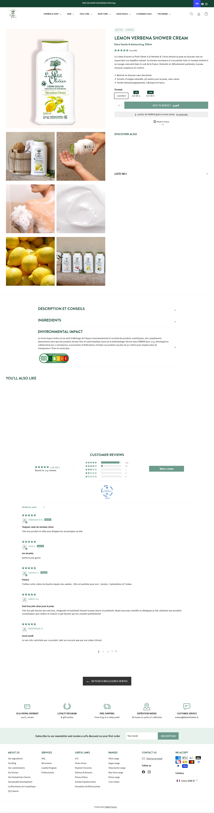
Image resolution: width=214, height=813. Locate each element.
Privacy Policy (81, 777)
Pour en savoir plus (60, 348)
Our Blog (12, 763)
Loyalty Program (49, 767)
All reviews (46, 763)
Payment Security (83, 767)
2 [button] (103, 651)
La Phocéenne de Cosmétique (22, 786)
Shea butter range (116, 767)
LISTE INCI (120, 174)
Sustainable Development (20, 781)
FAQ (43, 758)
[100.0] (107, 491)
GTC (77, 758)
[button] (121, 50)
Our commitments (16, 767)
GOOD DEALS (122, 13)
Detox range (114, 777)
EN (197, 3)
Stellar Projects (111, 806)
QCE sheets (13, 791)
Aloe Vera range (115, 772)
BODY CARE (103, 13)
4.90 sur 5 (55, 467)
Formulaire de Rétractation (87, 786)
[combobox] (197, 3)
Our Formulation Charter (19, 777)
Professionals (47, 772)
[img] (29, 515)
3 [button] (108, 651)
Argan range (114, 763)
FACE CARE (85, 13)
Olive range (113, 758)
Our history (13, 772)
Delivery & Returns (83, 772)
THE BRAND (163, 13)
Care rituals (113, 781)
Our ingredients (15, 758)
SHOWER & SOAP (51, 13)
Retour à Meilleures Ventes (109, 681)
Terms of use (80, 763)
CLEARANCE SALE (144, 13)
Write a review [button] (167, 468)
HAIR (69, 13)
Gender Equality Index (85, 781)
